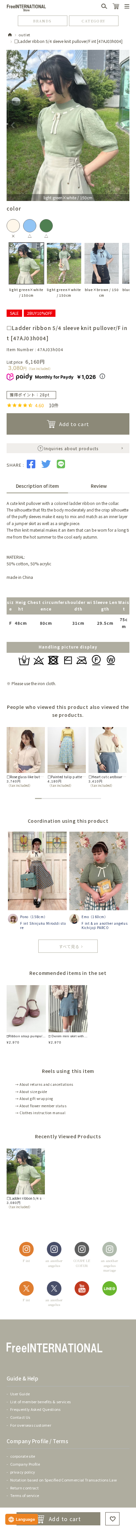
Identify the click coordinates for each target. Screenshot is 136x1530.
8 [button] (84, 798)
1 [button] (38, 798)
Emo (85, 916)
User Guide (20, 1393)
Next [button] (122, 750)
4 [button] (58, 798)
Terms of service (24, 1495)
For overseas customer (30, 1425)
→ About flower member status (40, 1105)
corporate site (22, 1456)
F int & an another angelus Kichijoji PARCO (105, 925)
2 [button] (45, 798)
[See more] (68, 946)
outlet (24, 34)
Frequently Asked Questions (35, 1409)
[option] (26, 757)
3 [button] (51, 798)
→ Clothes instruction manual (40, 1112)
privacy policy (22, 1472)
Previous (12, 125)
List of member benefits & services (40, 1401)
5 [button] (64, 798)
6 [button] (71, 798)
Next (123, 125)
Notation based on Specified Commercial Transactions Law (63, 1479)
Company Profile (25, 1464)
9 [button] (91, 798)
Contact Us (20, 1417)
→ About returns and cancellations (44, 1084)
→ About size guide (31, 1091)
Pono (24, 916)
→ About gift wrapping (34, 1098)
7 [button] (78, 798)
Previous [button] (10, 750)
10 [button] (97, 798)
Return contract (24, 1487)
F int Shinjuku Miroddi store (43, 925)
